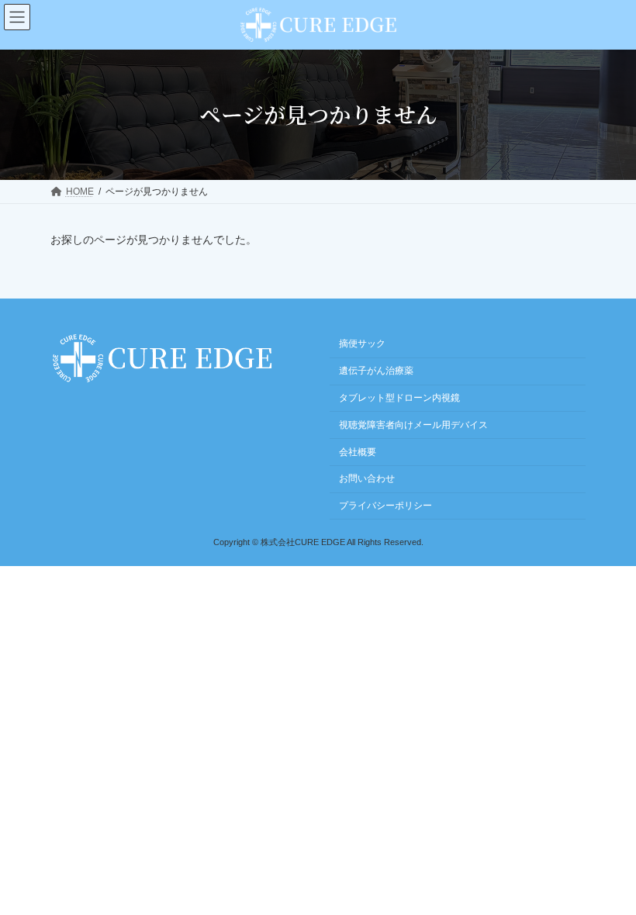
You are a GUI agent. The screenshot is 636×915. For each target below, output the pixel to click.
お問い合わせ (367, 478)
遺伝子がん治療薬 (376, 370)
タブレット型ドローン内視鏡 (399, 397)
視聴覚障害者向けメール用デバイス (413, 425)
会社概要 (357, 451)
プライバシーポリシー (385, 505)
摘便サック (362, 343)
